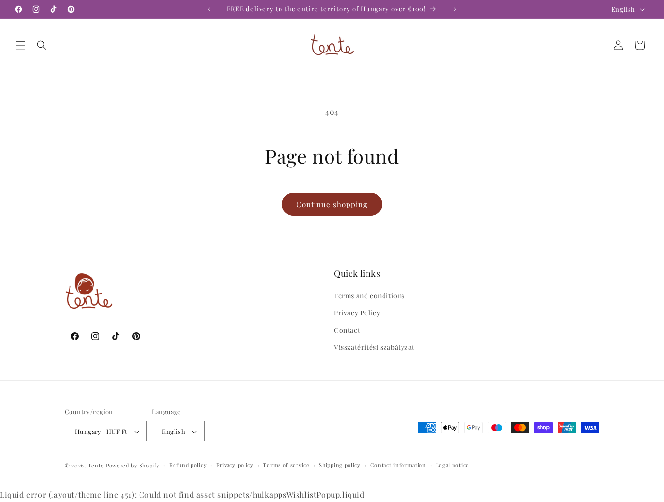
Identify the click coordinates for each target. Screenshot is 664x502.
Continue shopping (332, 204)
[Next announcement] (455, 9)
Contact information (398, 464)
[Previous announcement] (209, 9)
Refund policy (188, 464)
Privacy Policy (357, 312)
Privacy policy (235, 464)
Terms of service (286, 464)
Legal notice (452, 464)
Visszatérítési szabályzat (374, 347)
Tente (96, 465)
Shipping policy (340, 464)
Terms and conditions (369, 295)
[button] (20, 45)
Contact (347, 330)
